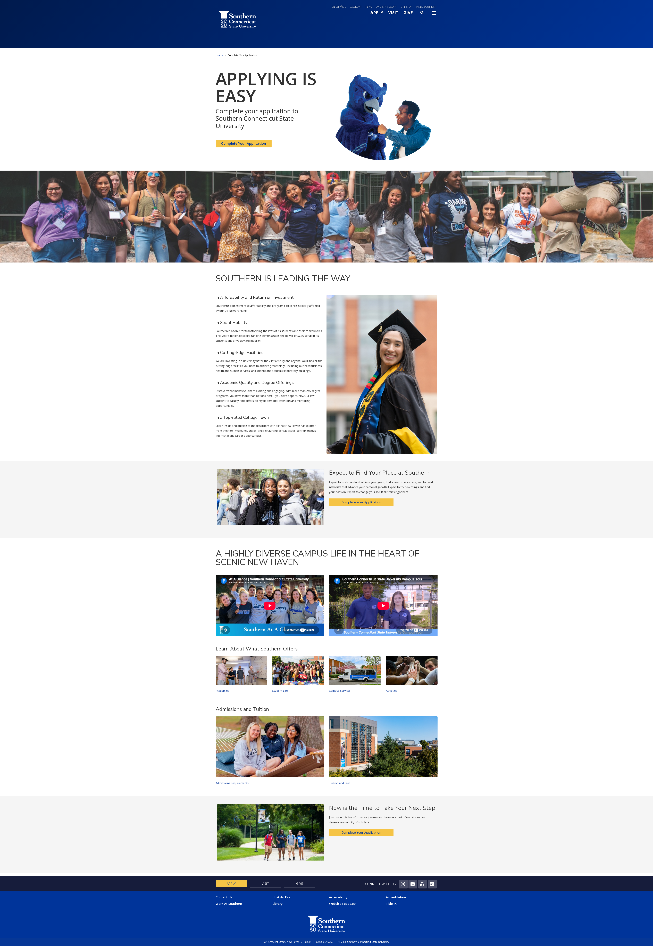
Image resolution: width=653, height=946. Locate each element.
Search (422, 13)
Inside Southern (426, 6)
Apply (376, 12)
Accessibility (338, 897)
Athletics (391, 691)
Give (408, 12)
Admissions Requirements (232, 783)
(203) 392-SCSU (324, 941)
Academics (222, 691)
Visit (393, 12)
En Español (339, 6)
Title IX (391, 904)
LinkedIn (432, 884)
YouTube (422, 884)
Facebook (412, 884)
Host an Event (283, 897)
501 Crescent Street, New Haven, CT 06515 (287, 941)
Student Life (280, 691)
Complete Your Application (243, 143)
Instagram (403, 884)
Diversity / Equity (386, 6)
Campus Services (339, 691)
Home (219, 55)
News (368, 6)
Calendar (355, 6)
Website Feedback (342, 904)
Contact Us (224, 897)
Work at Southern (229, 904)
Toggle (434, 14)
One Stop (406, 6)
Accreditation (396, 897)
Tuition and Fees (339, 783)
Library (277, 904)
